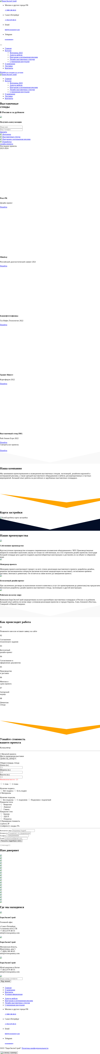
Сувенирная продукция (19, 62)
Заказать (3, 132)
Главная (8, 988)
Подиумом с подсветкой (41, 800)
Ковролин (7, 804)
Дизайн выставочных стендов (22, 59)
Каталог (8, 51)
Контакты (9, 68)
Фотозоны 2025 (16, 53)
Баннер (6, 814)
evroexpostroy (9, 39)
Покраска (7, 819)
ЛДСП (6, 816)
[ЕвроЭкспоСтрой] (8, 1)
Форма (11, 72)
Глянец (6, 809)
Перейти (3, 207)
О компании (10, 64)
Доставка (9, 66)
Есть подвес (22, 791)
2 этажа (15, 784)
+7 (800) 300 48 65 (10, 10)
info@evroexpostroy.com (12, 29)
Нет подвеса (8, 791)
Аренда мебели (16, 55)
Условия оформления (13, 994)
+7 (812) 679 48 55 (10, 20)
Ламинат (7, 807)
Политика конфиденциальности (35, 1048)
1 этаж (5, 784)
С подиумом (22, 800)
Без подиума (8, 800)
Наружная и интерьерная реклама (24, 57)
